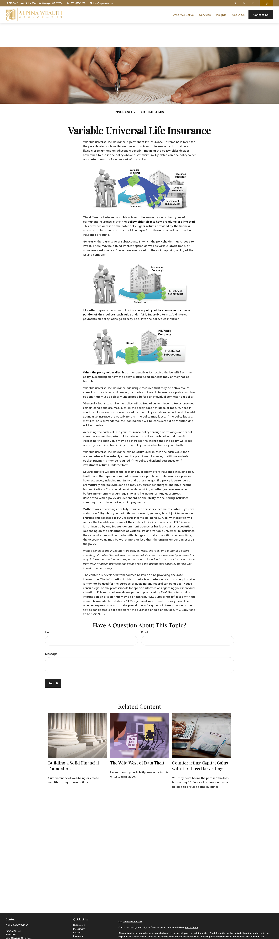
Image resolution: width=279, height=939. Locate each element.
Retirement (79, 925)
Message (51, 654)
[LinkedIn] (244, 3)
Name (49, 632)
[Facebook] (252, 3)
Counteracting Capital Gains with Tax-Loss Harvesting (200, 765)
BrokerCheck (191, 927)
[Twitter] (235, 3)
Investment (79, 928)
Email (144, 632)
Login (266, 3)
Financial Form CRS (132, 921)
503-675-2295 (78, 3)
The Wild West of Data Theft (137, 763)
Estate (77, 932)
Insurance (78, 936)
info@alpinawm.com (103, 3)
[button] (183, 14)
